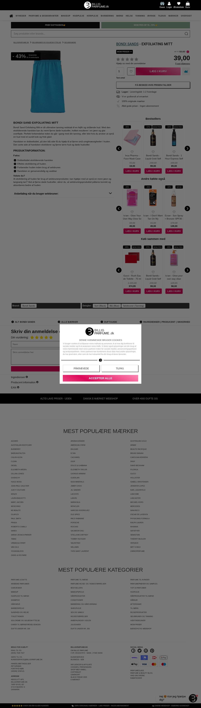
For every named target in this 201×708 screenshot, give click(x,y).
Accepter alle (100, 378)
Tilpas (120, 368)
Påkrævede (81, 368)
